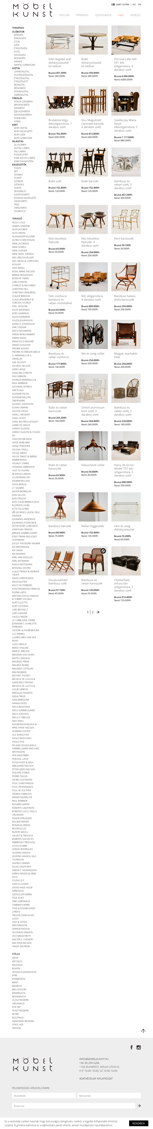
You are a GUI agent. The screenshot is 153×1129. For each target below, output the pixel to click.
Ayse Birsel (18, 267)
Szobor (18, 181)
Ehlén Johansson (22, 320)
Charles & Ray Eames (24, 285)
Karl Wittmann (20, 560)
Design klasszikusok (24, 971)
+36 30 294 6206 (89, 1063)
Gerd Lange (19, 369)
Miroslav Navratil (22, 692)
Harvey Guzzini (20, 428)
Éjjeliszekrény (22, 111)
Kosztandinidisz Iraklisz (26, 588)
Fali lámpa (20, 151)
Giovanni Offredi (22, 386)
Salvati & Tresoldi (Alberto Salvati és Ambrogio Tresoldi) (23, 839)
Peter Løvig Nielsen (23, 769)
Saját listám (122, 4)
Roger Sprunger (22, 818)
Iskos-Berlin (19, 484)
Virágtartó (20, 207)
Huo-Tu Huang (20, 470)
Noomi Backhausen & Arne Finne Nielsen (24, 726)
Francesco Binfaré (23, 341)
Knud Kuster (19, 581)
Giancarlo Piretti (22, 372)
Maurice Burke (20, 665)
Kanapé (18, 61)
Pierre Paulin (19, 776)
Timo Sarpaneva (21, 901)
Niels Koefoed (20, 713)
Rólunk (65, 15)
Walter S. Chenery (22, 939)
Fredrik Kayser (20, 348)
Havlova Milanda (22, 438)
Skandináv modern (23, 1021)
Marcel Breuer (20, 651)
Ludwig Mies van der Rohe (24, 639)
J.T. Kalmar (18, 487)
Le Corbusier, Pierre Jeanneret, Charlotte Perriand (24, 623)
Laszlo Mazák (20, 616)
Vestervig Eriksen (22, 932)
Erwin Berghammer (23, 334)
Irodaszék (20, 58)
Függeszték (21, 154)
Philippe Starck (20, 772)
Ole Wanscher (20, 734)
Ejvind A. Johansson (23, 323)
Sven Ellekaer (20, 883)
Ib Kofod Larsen (21, 473)
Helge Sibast (19, 452)
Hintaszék (20, 54)
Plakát (17, 177)
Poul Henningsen (22, 786)
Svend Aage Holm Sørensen (22, 889)
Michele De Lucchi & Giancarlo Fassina (23, 680)
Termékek (82, 15)
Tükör (17, 187)
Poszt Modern (20, 1010)
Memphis (17, 985)
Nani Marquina (20, 699)
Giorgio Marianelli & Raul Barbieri (24, 381)
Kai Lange (17, 550)
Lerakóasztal (21, 71)
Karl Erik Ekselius (22, 557)
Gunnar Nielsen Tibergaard (21, 399)
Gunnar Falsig (20, 393)
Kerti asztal (21, 127)
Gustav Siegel (20, 410)
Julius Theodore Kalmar (26, 543)
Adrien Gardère (21, 225)
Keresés (135, 15)
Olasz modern (20, 999)
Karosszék (20, 38)
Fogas (17, 167)
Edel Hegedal (20, 306)
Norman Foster (21, 731)
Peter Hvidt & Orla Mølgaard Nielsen (22, 764)
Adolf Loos (18, 222)
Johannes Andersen (23, 519)
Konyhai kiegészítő (25, 197)
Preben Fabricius (22, 793)
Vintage (16, 1027)
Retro (15, 1013)
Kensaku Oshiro (21, 567)
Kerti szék (19, 134)
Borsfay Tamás (20, 278)
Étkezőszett (21, 81)
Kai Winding (19, 553)
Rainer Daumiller (22, 797)
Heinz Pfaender (21, 445)
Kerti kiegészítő (23, 131)
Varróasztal (21, 94)
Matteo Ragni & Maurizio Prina (21, 660)
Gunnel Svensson (22, 403)
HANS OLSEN (19, 418)
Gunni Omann (20, 407)
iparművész (18, 978)
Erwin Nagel (19, 337)
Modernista (19, 996)
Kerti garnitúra (23, 137)
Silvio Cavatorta (21, 866)
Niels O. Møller (21, 717)
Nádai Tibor (18, 696)
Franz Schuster (21, 344)
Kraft (15, 982)
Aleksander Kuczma (23, 236)
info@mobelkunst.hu (94, 1059)
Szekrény (19, 107)
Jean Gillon (18, 494)
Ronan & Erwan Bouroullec (21, 827)
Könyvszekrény (23, 114)
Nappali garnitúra (24, 64)
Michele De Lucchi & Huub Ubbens (23, 687)
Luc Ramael (18, 633)
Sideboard (20, 118)
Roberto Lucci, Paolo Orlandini (24, 813)
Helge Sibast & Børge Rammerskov (24, 458)
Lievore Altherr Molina (25, 630)
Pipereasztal (21, 91)
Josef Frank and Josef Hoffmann (24, 538)
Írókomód (20, 88)
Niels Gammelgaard (23, 710)
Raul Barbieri (19, 800)
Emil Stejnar (19, 327)
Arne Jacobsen (20, 243)
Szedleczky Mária (22, 894)
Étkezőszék (20, 48)
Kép (16, 171)
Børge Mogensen (22, 274)
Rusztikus (18, 1017)
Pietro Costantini (22, 779)
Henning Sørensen (23, 466)
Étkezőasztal (21, 78)
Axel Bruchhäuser (23, 257)
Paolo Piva (18, 741)
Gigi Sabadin (19, 376)
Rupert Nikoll (20, 831)
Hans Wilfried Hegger (25, 421)
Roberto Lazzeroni (23, 807)
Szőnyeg (19, 184)
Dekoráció (20, 191)
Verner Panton (21, 928)
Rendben (138, 1123)
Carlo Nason (19, 281)
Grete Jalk (18, 390)
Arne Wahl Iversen (23, 253)
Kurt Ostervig (20, 606)
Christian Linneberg (24, 292)
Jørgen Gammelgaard (24, 532)
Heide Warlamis (21, 442)
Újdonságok (103, 15)
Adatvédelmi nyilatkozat (96, 1078)
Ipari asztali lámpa (24, 157)
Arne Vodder (19, 250)
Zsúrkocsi (20, 211)
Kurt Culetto (19, 602)
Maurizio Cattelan (22, 668)
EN (139, 4)
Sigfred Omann (21, 863)
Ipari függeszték (23, 161)
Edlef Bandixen (21, 309)
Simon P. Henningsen (24, 870)
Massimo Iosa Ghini (23, 654)
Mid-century (19, 989)
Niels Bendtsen (21, 706)
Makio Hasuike (20, 647)
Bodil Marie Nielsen (23, 271)
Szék (16, 44)
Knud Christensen (22, 578)
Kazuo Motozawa (22, 564)
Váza (16, 204)
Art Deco (17, 961)
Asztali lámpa (21, 147)
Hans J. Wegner (21, 414)
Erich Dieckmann (21, 330)
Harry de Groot (21, 425)
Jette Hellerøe (20, 508)
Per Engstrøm (20, 755)
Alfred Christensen (23, 239)
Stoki (17, 41)
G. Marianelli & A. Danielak (22, 357)
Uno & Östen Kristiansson (19, 923)
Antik (15, 957)
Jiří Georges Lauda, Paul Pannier (26, 514)
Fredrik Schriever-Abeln (26, 351)
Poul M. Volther (21, 790)
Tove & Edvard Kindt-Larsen (24, 910)
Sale (121, 15)
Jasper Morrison (21, 491)
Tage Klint (18, 897)
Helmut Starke (20, 463)
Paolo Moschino (22, 738)
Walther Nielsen (22, 942)
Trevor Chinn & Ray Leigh (23, 917)
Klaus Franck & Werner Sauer (25, 573)
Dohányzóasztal (23, 74)
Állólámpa (20, 144)
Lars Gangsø (19, 613)
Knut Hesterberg (22, 585)
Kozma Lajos (19, 592)
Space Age (18, 1024)
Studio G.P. (18, 880)
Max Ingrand (19, 672)
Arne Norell (19, 246)
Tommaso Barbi (21, 904)
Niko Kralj (18, 720)
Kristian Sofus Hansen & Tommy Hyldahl (25, 597)
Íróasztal (19, 84)
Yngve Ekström (21, 946)
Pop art (16, 1006)
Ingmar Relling (21, 480)
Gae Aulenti (19, 362)
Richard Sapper (20, 804)
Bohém (16, 968)
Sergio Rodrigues (22, 849)
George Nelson (21, 365)
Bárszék (18, 34)
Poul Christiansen (23, 783)
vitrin (17, 121)
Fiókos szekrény (23, 101)
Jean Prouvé (19, 498)
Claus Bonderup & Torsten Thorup (23, 301)
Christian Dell (20, 288)
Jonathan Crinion (22, 529)
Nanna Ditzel (19, 703)
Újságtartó (20, 201)
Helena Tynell (20, 449)
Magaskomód (21, 104)
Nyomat (18, 174)
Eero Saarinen (20, 313)
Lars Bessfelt (20, 609)
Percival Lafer (20, 758)
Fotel (17, 51)
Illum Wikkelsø (21, 477)
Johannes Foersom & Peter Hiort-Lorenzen (25, 524)
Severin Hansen (21, 852)
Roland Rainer (20, 821)
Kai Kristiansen (20, 546)
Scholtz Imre (19, 845)
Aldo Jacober (19, 229)
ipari (14, 975)
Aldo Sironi (18, 232)
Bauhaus (17, 964)
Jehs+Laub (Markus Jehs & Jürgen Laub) (25, 503)
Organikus (18, 1003)
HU (134, 4)
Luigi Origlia (19, 644)
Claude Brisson (21, 295)
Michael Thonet (21, 675)
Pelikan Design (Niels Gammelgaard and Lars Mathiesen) (25, 748)
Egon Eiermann (21, 316)
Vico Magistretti (21, 935)
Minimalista (18, 992)
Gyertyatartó (21, 194)
